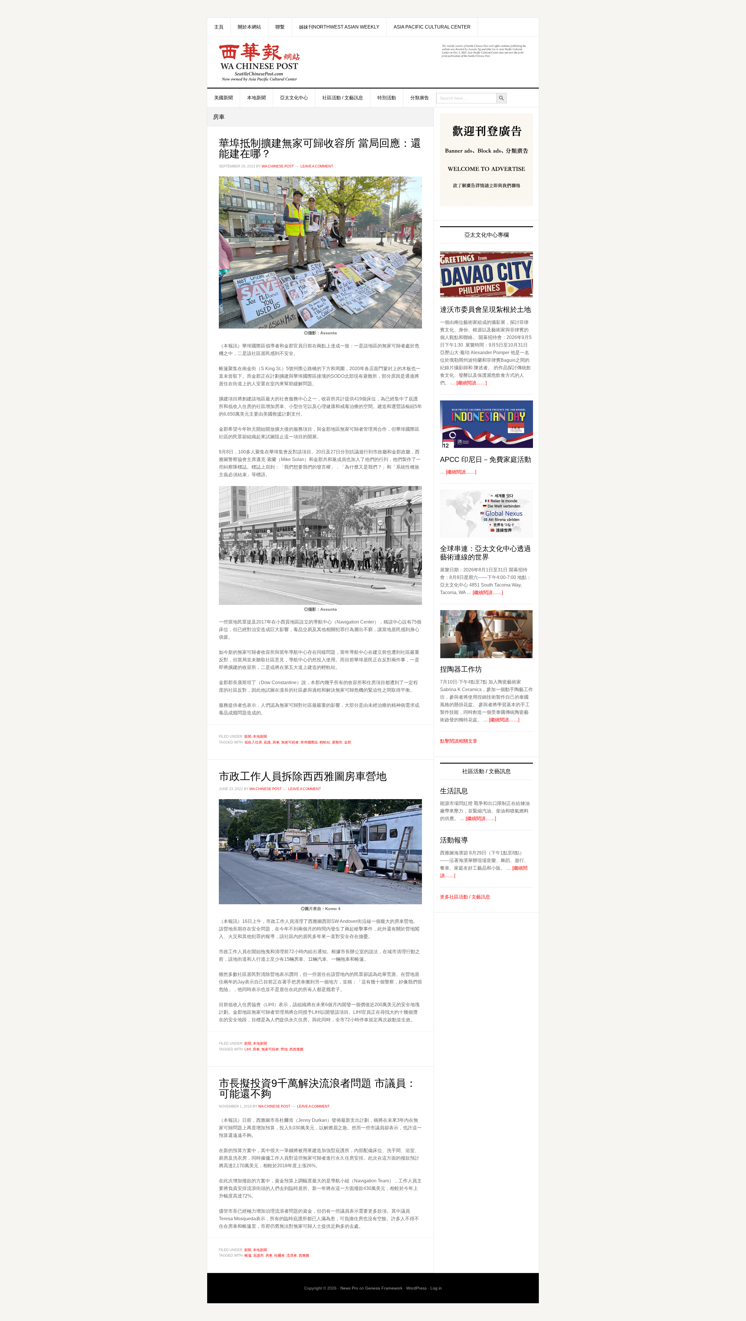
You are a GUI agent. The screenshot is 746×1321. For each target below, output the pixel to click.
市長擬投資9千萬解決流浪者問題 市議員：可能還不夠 (317, 1088)
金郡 (347, 742)
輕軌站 (325, 742)
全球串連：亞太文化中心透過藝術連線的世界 (485, 553)
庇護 (267, 742)
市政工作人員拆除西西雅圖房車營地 (303, 776)
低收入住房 (253, 742)
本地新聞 (260, 736)
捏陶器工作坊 (461, 669)
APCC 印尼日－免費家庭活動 (485, 459)
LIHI (247, 1049)
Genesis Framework (383, 1288)
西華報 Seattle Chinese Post (273, 62)
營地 (284, 1049)
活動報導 (454, 840)
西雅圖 (304, 1255)
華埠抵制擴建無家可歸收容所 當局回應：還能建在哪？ (320, 148)
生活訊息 (454, 791)
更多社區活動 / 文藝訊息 (465, 896)
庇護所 (258, 1255)
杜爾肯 (279, 1255)
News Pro (349, 1288)
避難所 (337, 742)
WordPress (416, 1288)
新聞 (247, 736)
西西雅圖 (296, 1049)
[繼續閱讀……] (471, 382)
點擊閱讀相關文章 (458, 741)
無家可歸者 (290, 742)
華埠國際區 (309, 742)
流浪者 (291, 1255)
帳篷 (247, 1255)
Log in (436, 1288)
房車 (275, 742)
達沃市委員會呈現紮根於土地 (485, 309)
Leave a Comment (316, 166)
